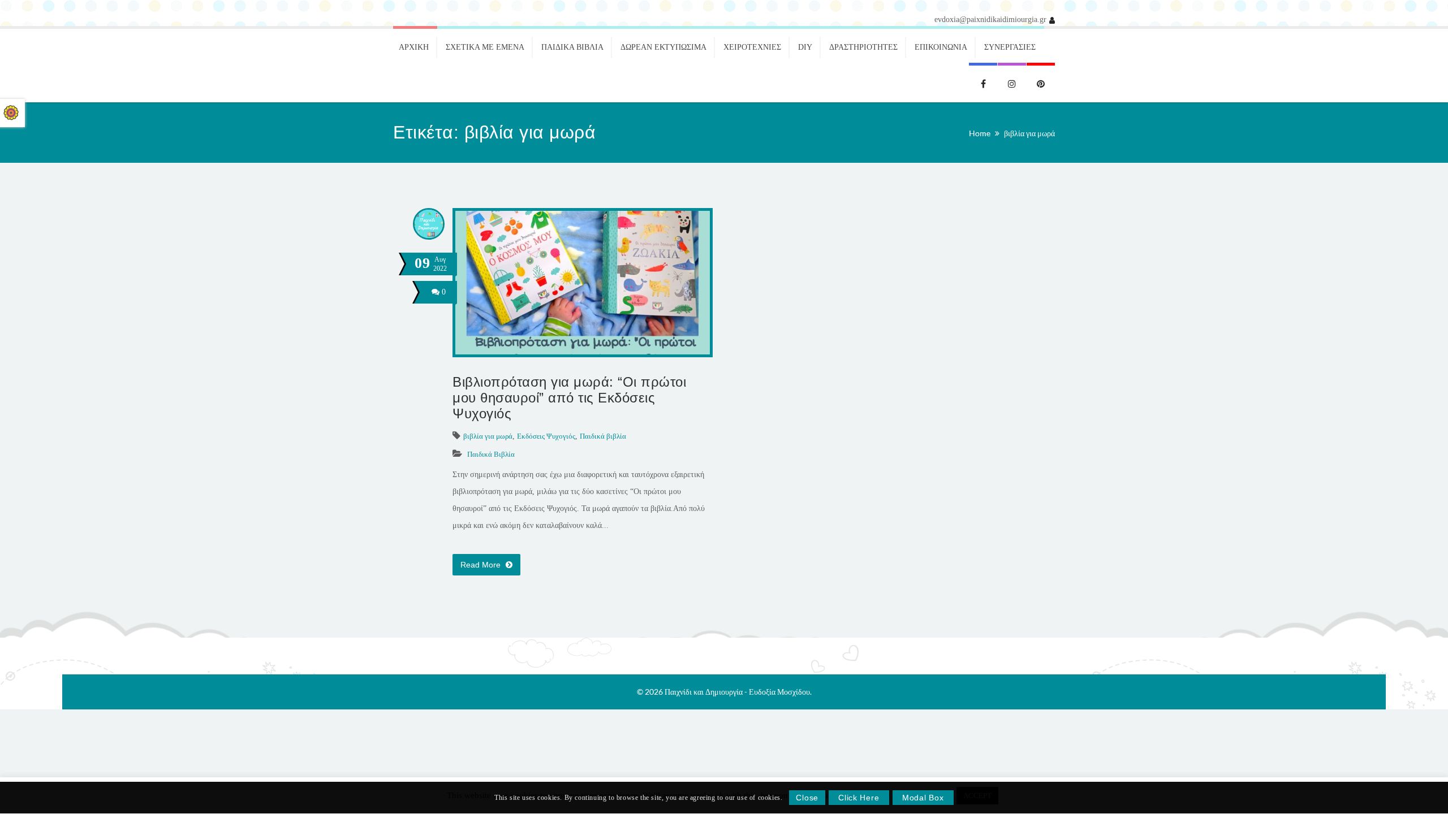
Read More (481, 564)
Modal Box (922, 798)
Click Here (858, 798)
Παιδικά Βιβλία (491, 454)
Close (807, 798)
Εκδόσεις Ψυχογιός (546, 436)
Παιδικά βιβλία (603, 436)
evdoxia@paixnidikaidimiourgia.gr (990, 19)
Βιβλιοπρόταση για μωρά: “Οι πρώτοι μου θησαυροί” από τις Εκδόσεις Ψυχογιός (569, 397)
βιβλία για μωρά (1029, 133)
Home (979, 133)
